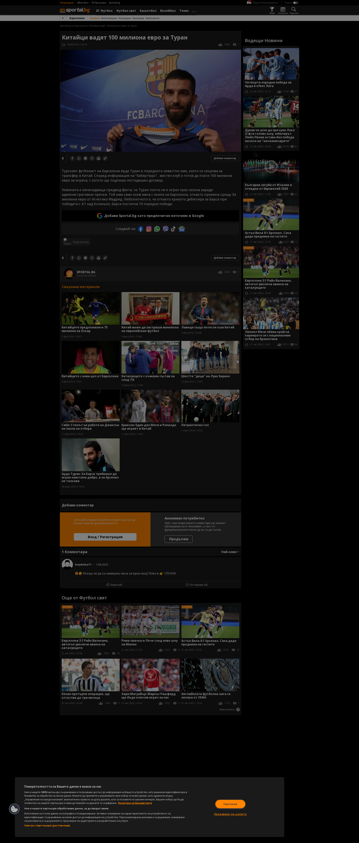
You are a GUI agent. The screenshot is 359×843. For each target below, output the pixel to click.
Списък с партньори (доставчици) (47, 825)
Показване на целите (230, 814)
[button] (14, 809)
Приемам (230, 804)
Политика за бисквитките (135, 803)
